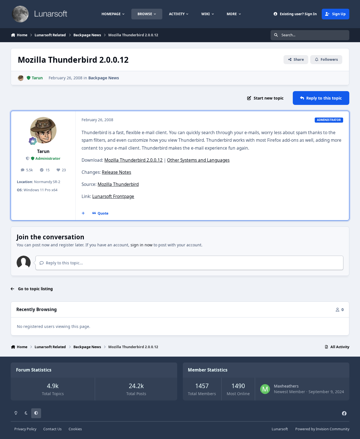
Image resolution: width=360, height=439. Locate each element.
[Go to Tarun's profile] (21, 78)
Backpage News (103, 77)
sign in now (141, 244)
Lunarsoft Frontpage (113, 196)
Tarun (43, 151)
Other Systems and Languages (198, 160)
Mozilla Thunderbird (118, 184)
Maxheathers (286, 386)
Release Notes (116, 172)
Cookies (75, 429)
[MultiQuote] (83, 213)
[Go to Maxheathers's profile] (265, 389)
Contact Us (52, 429)
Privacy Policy (25, 429)
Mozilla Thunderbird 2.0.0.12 (133, 160)
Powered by (322, 429)
